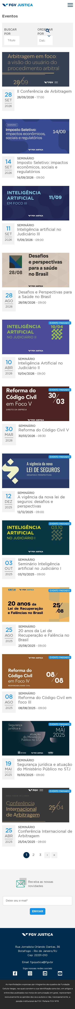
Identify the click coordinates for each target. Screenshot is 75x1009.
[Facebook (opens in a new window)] (15, 973)
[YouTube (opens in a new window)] (60, 973)
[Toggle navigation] (70, 5)
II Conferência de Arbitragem (44, 91)
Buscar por (10, 31)
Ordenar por (45, 31)
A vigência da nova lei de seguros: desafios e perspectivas (41, 501)
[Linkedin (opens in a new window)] (45, 973)
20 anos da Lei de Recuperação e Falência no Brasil (43, 635)
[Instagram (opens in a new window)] (30, 973)
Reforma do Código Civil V (43, 430)
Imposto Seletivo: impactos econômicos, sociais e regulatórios (42, 167)
